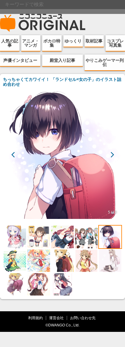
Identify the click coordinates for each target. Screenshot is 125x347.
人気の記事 (9, 43)
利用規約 (35, 318)
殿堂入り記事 (62, 60)
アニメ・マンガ (30, 43)
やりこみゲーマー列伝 (105, 62)
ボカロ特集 (51, 43)
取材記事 (94, 40)
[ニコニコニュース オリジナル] (43, 23)
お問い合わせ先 (83, 318)
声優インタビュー (20, 60)
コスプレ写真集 (115, 43)
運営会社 (56, 318)
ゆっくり (73, 40)
